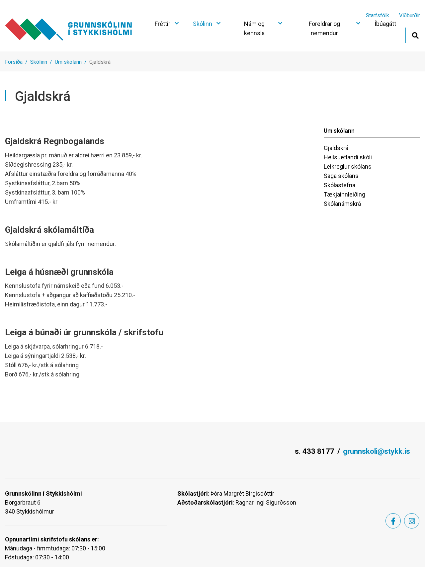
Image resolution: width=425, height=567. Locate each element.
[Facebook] (393, 520)
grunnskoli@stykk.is (376, 451)
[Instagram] (411, 520)
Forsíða (14, 62)
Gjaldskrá (100, 62)
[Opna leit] (415, 35)
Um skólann (68, 62)
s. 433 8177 (314, 451)
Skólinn (38, 62)
